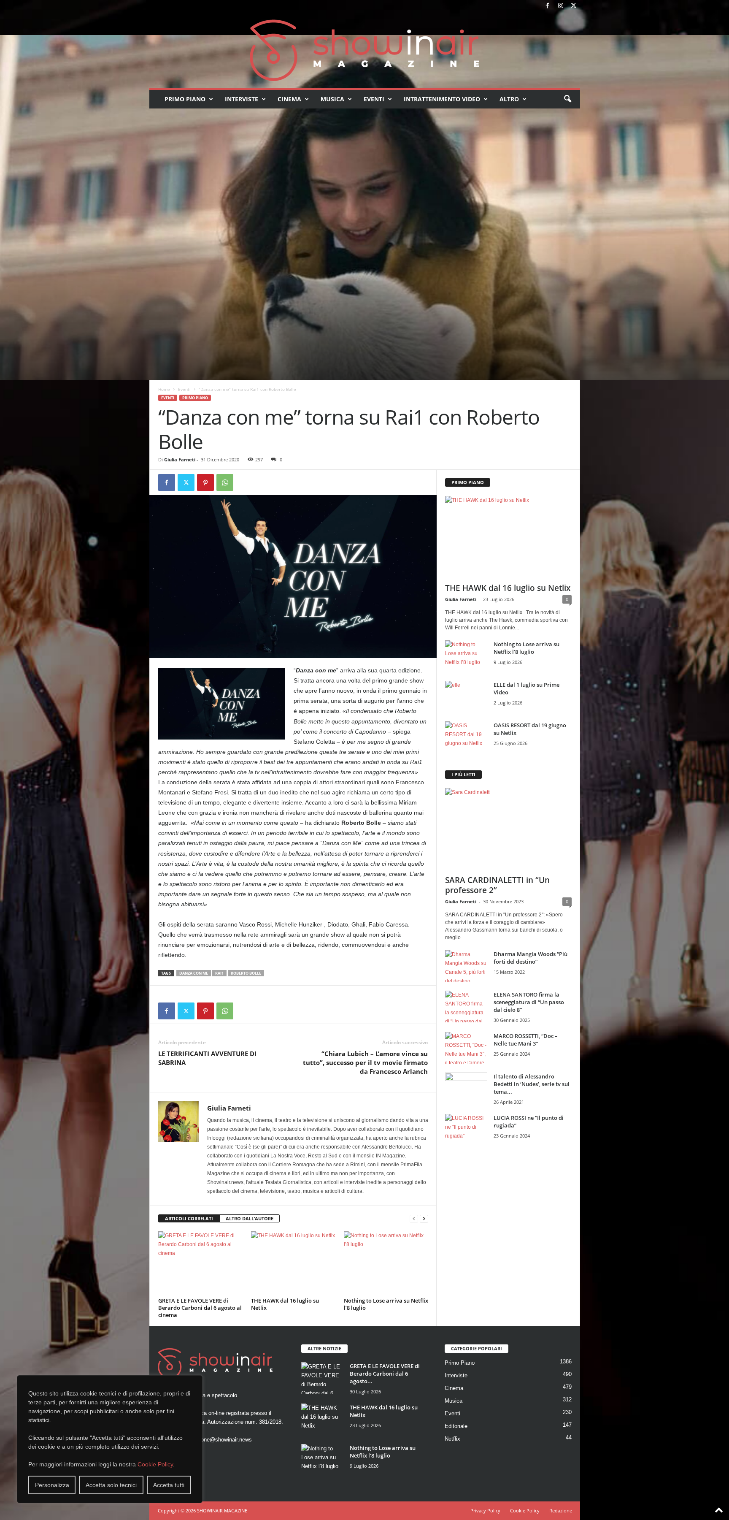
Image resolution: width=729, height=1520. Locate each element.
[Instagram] (561, 6)
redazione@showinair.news (219, 1439)
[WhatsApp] (224, 482)
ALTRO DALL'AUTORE (249, 1218)
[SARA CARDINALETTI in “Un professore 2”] (508, 829)
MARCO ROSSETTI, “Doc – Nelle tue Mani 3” (526, 1039)
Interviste (241, 99)
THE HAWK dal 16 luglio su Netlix (285, 1304)
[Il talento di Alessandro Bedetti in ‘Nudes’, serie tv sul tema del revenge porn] (466, 1091)
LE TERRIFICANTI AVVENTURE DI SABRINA (207, 1058)
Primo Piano (185, 99)
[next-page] (424, 1218)
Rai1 (219, 973)
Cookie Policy (155, 1464)
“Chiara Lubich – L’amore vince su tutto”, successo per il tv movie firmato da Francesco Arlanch (365, 1062)
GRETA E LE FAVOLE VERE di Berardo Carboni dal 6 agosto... (385, 1373)
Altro (509, 99)
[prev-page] (414, 1218)
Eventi (374, 99)
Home (164, 389)
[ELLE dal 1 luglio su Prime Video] (466, 697)
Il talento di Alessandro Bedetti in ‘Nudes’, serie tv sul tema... (532, 1084)
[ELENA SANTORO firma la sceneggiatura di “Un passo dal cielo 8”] (466, 1006)
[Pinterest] (205, 482)
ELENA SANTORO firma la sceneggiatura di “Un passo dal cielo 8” (529, 1002)
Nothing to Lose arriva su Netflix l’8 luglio (386, 1304)
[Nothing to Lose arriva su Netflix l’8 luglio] (386, 1263)
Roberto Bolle (246, 973)
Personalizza (52, 1485)
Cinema (289, 99)
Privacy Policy (485, 1510)
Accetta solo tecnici (111, 1485)
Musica (332, 99)
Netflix (452, 1439)
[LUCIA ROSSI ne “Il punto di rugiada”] (466, 1130)
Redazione (560, 1510)
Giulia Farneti (179, 459)
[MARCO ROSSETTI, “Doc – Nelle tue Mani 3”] (466, 1048)
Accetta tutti (168, 1485)
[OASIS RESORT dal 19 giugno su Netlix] (466, 737)
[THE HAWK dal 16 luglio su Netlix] (293, 1263)
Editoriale (456, 1426)
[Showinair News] (364, 50)
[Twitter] (574, 6)
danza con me (193, 973)
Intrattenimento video (442, 99)
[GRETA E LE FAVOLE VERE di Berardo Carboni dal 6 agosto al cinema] (200, 1263)
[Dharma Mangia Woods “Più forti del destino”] (466, 966)
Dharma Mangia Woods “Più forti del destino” (530, 957)
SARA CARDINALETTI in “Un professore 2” (497, 885)
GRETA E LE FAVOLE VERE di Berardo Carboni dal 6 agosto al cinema (200, 1308)
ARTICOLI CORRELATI (189, 1218)
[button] (567, 99)
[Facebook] (548, 6)
